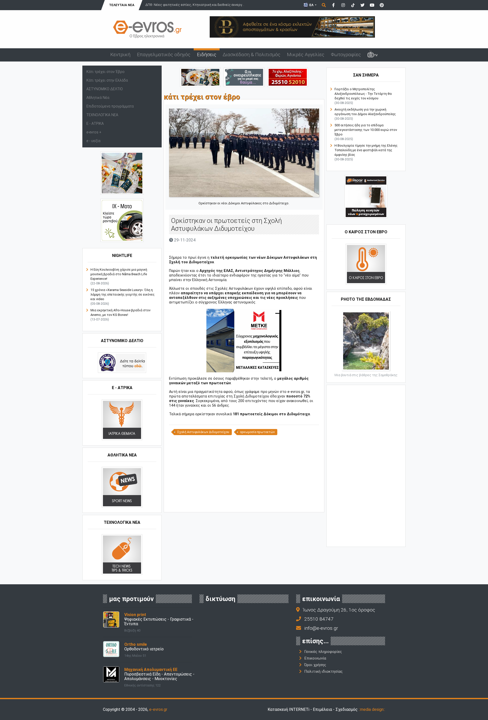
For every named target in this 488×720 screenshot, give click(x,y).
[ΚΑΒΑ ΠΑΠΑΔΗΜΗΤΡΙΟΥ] (122, 173)
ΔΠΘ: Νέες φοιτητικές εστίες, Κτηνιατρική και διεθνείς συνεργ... (194, 5)
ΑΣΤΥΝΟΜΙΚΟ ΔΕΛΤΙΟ (104, 89)
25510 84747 (318, 619)
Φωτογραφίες (346, 54)
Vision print (135, 614)
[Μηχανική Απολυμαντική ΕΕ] (111, 674)
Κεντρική (120, 54)
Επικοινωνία (315, 658)
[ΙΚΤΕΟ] (287, 76)
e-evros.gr (158, 709)
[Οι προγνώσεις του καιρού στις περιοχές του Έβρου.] (366, 264)
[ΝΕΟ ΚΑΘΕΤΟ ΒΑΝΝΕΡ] (366, 465)
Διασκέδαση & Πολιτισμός (251, 54)
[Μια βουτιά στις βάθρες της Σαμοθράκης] (366, 340)
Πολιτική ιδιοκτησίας (323, 671)
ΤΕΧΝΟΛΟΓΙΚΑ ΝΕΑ (102, 115)
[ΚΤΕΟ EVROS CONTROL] (122, 220)
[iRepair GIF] (366, 196)
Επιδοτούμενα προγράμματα (110, 106)
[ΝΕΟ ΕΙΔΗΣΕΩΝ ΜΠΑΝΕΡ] (244, 503)
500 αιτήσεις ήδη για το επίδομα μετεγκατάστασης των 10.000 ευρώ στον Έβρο (365, 129)
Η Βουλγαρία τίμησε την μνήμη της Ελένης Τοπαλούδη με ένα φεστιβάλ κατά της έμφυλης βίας (366, 150)
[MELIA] (244, 76)
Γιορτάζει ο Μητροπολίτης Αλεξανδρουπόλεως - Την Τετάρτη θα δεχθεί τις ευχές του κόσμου (363, 93)
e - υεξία (93, 141)
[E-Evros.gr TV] (372, 54)
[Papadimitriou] (200, 76)
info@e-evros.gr (321, 628)
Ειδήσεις (206, 54)
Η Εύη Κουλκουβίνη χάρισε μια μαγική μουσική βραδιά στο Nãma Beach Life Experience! (118, 274)
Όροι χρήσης (315, 665)
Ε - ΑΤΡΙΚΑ (95, 123)
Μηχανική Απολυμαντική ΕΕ (150, 669)
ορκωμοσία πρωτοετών (257, 432)
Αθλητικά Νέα (97, 98)
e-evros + (93, 132)
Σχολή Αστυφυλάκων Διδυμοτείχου (203, 432)
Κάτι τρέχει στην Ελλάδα (107, 80)
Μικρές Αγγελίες (305, 54)
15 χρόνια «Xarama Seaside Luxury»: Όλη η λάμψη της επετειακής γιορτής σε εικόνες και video (122, 294)
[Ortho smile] (111, 649)
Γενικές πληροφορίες (323, 651)
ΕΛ (311, 5)
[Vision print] (111, 619)
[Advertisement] (244, 473)
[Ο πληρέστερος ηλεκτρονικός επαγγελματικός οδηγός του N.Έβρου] (147, 28)
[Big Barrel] (292, 26)
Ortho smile (135, 644)
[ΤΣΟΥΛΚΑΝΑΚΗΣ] (243, 340)
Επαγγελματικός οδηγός (163, 54)
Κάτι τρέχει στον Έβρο (105, 72)
